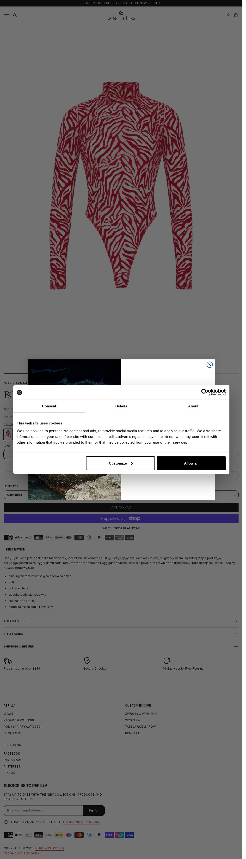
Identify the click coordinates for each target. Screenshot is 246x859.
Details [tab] (121, 406)
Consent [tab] (49, 406)
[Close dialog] (210, 365)
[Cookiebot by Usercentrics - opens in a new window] (205, 392)
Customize (118, 463)
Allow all (191, 463)
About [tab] (193, 406)
